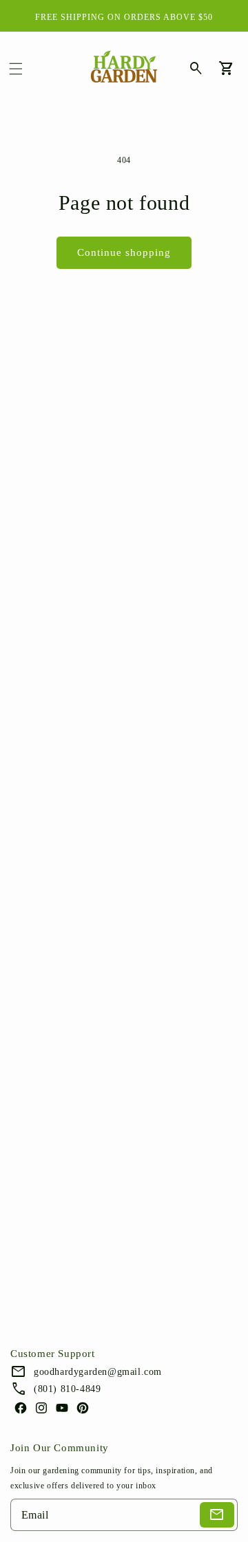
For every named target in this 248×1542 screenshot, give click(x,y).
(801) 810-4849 (67, 1389)
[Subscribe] (217, 1515)
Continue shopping (124, 252)
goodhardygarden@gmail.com (98, 1372)
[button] (16, 69)
